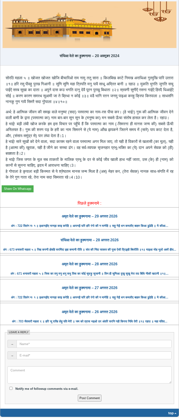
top (171, 413)
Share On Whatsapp (17, 188)
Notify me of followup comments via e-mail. (46, 388)
